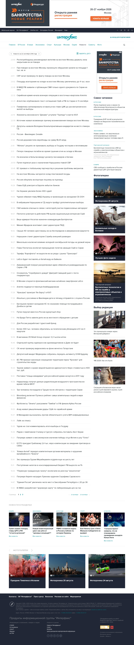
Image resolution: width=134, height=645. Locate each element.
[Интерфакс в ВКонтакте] (54, 635)
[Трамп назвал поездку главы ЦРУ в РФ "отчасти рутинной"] (19, 526)
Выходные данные (105, 634)
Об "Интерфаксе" (22, 30)
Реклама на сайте (62, 597)
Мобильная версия (8, 30)
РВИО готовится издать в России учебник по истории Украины (66, 531)
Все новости (13, 536)
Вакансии (49, 597)
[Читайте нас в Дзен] (48, 635)
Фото (99, 45)
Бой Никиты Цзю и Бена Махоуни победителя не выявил (90, 531)
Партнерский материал (101, 145)
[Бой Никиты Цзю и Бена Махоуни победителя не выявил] (90, 526)
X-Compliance (14, 627)
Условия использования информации (111, 632)
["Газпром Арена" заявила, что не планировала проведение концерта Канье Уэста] (114, 526)
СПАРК (12, 625)
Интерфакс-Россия (46, 30)
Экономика (39, 45)
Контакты (12, 597)
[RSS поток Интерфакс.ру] (57, 635)
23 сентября (85, 494)
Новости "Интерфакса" (54, 625)
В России (21, 45)
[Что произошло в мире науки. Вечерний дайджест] (109, 329)
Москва (66, 45)
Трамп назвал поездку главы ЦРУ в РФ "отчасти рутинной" (18, 531)
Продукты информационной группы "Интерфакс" (40, 618)
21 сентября (73, 494)
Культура (57, 45)
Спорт (49, 45)
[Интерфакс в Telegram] (51, 635)
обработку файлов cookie (98, 609)
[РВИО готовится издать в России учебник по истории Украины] (66, 526)
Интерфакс (67, 37)
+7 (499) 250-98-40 (66, 613)
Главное (12, 45)
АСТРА (12, 633)
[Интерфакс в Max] (60, 635)
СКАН (49, 627)
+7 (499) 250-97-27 (81, 613)
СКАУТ (12, 629)
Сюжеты (91, 45)
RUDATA (49, 629)
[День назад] (11, 53)
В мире (30, 45)
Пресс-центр (39, 597)
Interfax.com (34, 30)
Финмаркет (58, 30)
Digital (74, 45)
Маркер (12, 631)
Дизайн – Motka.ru (105, 636)
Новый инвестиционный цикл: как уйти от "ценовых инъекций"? (43, 531)
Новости (82, 45)
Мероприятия (75, 597)
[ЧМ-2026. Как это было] (109, 358)
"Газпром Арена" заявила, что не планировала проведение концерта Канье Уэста (113, 533)
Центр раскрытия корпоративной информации (61, 631)
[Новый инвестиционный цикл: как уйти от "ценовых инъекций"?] (43, 526)
